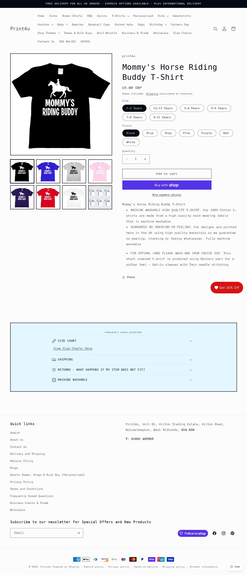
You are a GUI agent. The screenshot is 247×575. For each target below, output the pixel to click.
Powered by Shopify (66, 567)
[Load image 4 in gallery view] (100, 171)
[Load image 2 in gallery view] (48, 171)
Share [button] (131, 277)
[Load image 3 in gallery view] (74, 171)
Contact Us (18, 446)
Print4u (46, 567)
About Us (17, 439)
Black (131, 133)
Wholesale (17, 509)
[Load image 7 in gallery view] (74, 197)
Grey (168, 133)
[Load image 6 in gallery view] (48, 197)
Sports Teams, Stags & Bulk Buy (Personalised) (47, 474)
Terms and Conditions (27, 488)
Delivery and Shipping (27, 453)
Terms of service (146, 567)
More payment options (167, 194)
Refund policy (94, 567)
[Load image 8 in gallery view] (100, 197)
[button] (120, 16)
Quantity (128, 151)
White (131, 142)
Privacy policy (118, 567)
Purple (207, 133)
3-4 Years (192, 108)
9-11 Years (162, 117)
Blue (150, 133)
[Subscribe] (78, 533)
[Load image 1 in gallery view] (22, 171)
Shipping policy (174, 567)
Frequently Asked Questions (31, 496)
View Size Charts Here (72, 348)
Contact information (204, 567)
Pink (186, 133)
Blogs (14, 467)
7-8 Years (134, 117)
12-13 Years (163, 108)
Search (15, 432)
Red (226, 133)
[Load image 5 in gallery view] (22, 197)
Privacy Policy (22, 481)
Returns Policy (22, 460)
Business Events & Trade (29, 502)
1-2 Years (134, 108)
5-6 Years (219, 108)
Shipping (152, 94)
